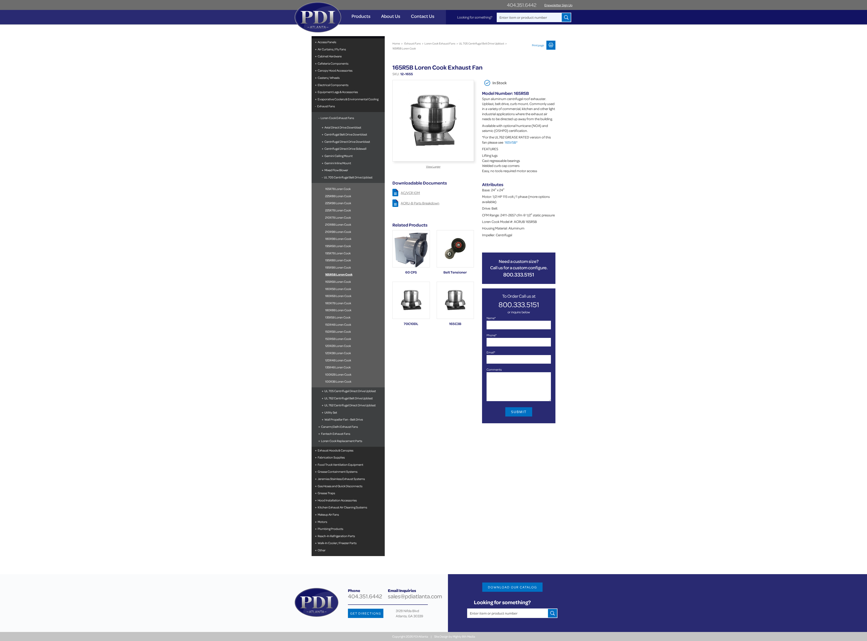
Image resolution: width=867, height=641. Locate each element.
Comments (494, 369)
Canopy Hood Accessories (335, 70)
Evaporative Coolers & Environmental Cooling (348, 99)
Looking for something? (474, 17)
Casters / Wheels (329, 77)
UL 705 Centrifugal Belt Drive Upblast (348, 177)
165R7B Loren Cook (338, 189)
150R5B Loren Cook (338, 331)
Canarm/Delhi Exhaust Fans (339, 426)
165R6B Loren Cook (338, 281)
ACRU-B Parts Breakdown (420, 203)
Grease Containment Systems (337, 471)
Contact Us (422, 16)
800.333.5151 (518, 274)
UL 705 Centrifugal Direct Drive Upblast (350, 391)
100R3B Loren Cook (338, 381)
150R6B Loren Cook (338, 339)
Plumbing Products (330, 528)
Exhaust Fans (326, 106)
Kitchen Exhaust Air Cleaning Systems (342, 507)
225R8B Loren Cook (338, 196)
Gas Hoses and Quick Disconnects (340, 486)
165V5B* (511, 142)
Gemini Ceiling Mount (338, 156)
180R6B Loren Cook (338, 296)
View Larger (433, 166)
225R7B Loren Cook (338, 210)
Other (322, 550)
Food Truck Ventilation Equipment (340, 464)
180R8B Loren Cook (338, 310)
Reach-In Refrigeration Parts (336, 536)
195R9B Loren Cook (338, 267)
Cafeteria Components (333, 63)
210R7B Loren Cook (338, 217)
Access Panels (327, 42)
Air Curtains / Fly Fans (332, 49)
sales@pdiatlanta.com (415, 596)
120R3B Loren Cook (338, 353)
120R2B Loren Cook (338, 346)
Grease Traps (326, 493)
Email (491, 352)
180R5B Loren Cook (338, 289)
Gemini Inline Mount (337, 163)
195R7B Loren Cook (338, 253)
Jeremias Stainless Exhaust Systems (341, 479)
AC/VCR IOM (410, 192)
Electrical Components (333, 85)
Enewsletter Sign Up (558, 5)
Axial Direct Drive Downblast (342, 127)
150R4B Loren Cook (338, 324)
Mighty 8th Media (464, 636)
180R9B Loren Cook (338, 238)
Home (396, 43)
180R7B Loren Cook (338, 303)
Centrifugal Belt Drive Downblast (345, 134)
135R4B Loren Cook (338, 367)
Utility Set (330, 412)
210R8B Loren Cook (338, 224)
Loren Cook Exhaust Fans (337, 118)
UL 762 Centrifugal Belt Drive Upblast (348, 398)
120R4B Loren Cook (338, 360)
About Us (390, 16)
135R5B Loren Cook (337, 317)
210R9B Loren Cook (338, 231)
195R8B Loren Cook (338, 260)
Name (491, 318)
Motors (322, 521)
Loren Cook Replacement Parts (341, 441)
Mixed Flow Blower (336, 170)
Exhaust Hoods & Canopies (335, 450)
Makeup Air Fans (328, 514)
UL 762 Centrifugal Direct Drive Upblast (350, 405)
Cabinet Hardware (330, 56)
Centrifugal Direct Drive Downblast (347, 141)
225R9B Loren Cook (338, 203)
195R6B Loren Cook (338, 246)
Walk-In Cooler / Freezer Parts (337, 543)
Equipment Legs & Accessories (338, 92)
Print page (538, 45)
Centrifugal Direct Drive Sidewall (345, 148)
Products (361, 16)
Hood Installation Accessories (337, 500)
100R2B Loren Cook (338, 374)
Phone (491, 335)
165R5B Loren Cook (338, 274)
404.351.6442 (521, 4)
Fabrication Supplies (331, 457)
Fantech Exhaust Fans (335, 433)
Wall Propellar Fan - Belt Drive (343, 419)
